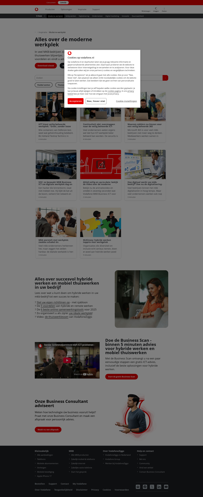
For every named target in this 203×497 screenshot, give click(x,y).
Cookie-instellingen (126, 101)
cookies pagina (114, 91)
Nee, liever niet (96, 101)
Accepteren (75, 101)
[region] (102, 79)
